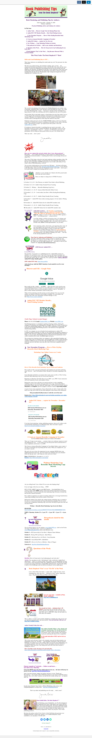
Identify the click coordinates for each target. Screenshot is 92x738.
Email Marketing (42, 736)
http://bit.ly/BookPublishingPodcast (41, 671)
